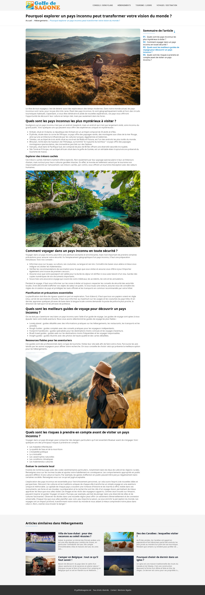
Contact (114, 590)
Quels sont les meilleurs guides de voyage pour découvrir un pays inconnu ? (161, 50)
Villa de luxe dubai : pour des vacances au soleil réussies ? (75, 535)
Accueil (29, 20)
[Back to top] (198, 588)
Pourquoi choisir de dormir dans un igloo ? (157, 558)
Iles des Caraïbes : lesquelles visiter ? (157, 535)
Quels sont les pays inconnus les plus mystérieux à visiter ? (159, 38)
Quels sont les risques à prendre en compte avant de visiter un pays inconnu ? (161, 57)
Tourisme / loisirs (143, 5)
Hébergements (124, 5)
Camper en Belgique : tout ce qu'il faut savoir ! (78, 558)
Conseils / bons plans (103, 5)
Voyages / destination (167, 5)
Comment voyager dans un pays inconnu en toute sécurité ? (159, 43)
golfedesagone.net (83, 590)
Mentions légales (124, 590)
